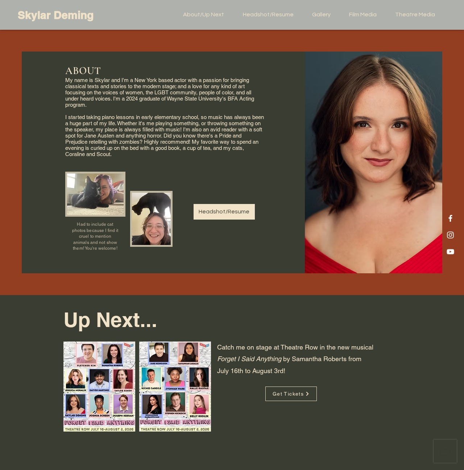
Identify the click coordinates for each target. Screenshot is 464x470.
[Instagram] (450, 235)
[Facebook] (450, 218)
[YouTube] (450, 251)
